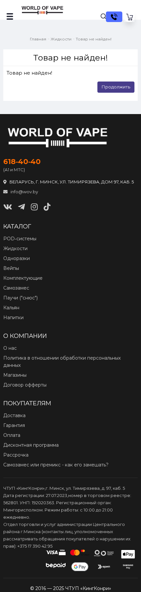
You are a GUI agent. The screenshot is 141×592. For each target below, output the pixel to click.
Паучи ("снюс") (20, 298)
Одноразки (16, 258)
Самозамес (16, 288)
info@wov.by (24, 191)
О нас (10, 348)
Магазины (15, 375)
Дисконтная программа (31, 445)
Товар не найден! (93, 38)
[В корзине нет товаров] (129, 17)
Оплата (11, 435)
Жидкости (60, 38)
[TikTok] (47, 207)
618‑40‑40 (22, 161)
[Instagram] (34, 207)
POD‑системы (19, 239)
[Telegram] (21, 207)
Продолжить (116, 86)
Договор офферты (25, 385)
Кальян (11, 308)
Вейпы (11, 268)
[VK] (7, 207)
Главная (38, 38)
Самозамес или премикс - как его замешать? (56, 465)
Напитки (13, 317)
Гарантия (14, 425)
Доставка (14, 415)
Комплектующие (23, 278)
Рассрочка (16, 455)
